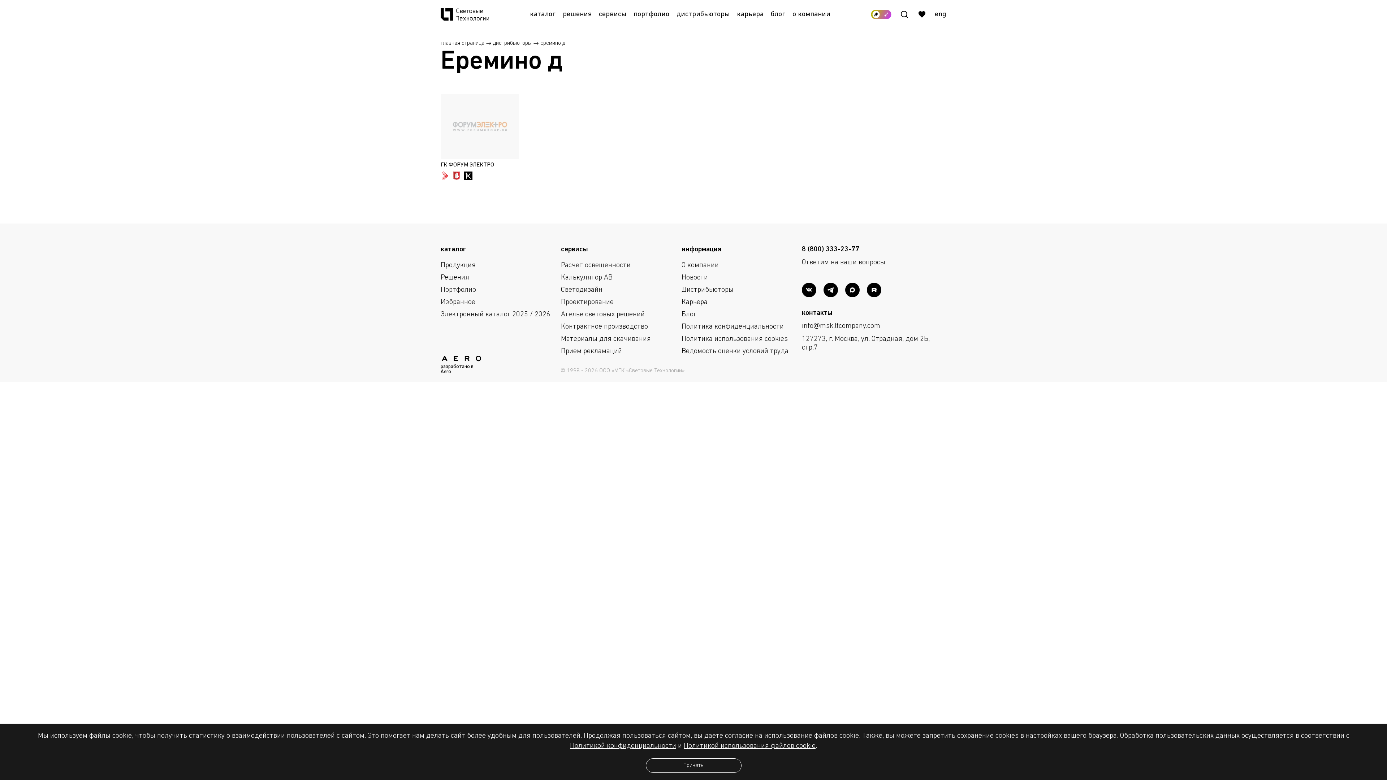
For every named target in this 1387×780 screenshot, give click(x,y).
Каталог (543, 14)
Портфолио (651, 14)
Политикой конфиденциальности (623, 746)
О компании (811, 14)
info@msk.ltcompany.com (841, 326)
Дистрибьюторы (703, 14)
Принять (693, 765)
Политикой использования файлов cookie (750, 746)
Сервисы (612, 14)
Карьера (750, 14)
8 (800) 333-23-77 (830, 249)
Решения (577, 14)
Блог (778, 14)
